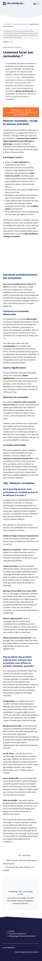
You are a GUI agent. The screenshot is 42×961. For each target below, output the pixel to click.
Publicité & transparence (17, 933)
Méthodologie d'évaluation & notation (21, 936)
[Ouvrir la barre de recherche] (38, 4)
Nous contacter (33, 952)
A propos (11, 931)
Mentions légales (21, 952)
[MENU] (34, 4)
